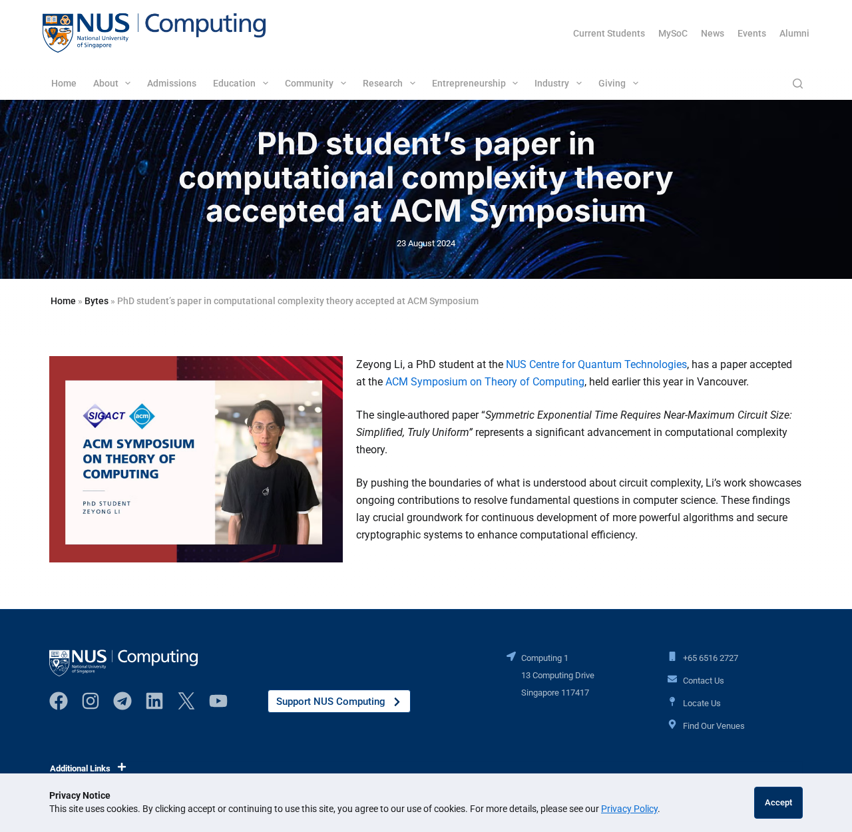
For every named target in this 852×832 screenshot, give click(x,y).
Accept (778, 802)
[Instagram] (90, 701)
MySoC (673, 33)
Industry (551, 83)
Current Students (609, 33)
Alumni (794, 33)
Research (383, 83)
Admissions (171, 83)
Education (234, 83)
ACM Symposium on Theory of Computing (484, 381)
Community (309, 83)
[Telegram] (122, 701)
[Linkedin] (154, 701)
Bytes (96, 301)
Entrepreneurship (469, 83)
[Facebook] (58, 701)
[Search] (798, 84)
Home (64, 83)
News (712, 33)
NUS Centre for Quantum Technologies (596, 364)
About (105, 83)
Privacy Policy (629, 808)
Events (752, 33)
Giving (612, 83)
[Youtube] (218, 701)
